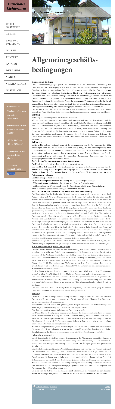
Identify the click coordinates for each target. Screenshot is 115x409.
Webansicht (105, 389)
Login (107, 386)
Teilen (12, 174)
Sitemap (53, 387)
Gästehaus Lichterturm (16, 6)
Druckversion (42, 387)
